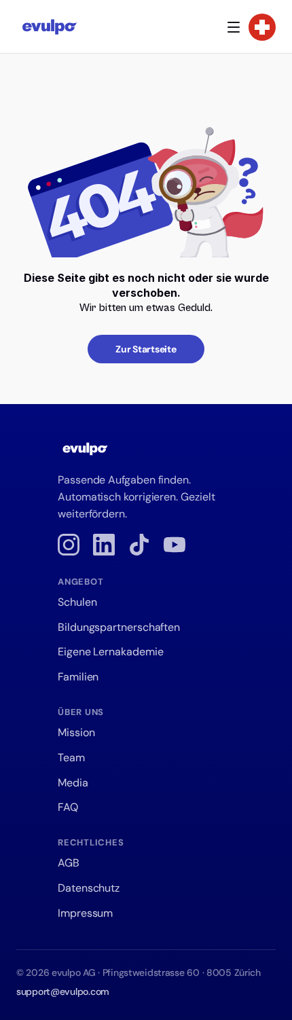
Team (71, 757)
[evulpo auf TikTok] (139, 544)
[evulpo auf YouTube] (174, 544)
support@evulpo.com (62, 991)
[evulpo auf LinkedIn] (104, 544)
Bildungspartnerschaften (119, 627)
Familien (78, 677)
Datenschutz (89, 888)
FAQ (68, 807)
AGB (68, 863)
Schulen (77, 602)
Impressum (85, 913)
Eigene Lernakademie (110, 651)
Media (73, 783)
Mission (76, 732)
